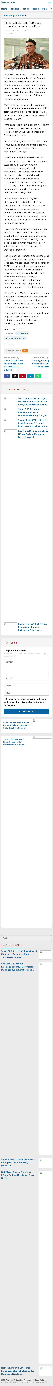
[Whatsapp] (38, 376)
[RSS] (25, 350)
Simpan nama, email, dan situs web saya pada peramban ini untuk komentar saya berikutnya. (25, 702)
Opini (37, 1382)
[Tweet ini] (15, 376)
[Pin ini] (22, 376)
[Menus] (50, 3)
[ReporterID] (8, 2)
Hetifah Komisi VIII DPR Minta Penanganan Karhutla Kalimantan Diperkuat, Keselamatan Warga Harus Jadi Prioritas (32, 630)
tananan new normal (15, 338)
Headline (12, 1382)
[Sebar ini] (7, 376)
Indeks (44, 1382)
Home (3, 1382)
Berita (29, 1382)
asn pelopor (22, 333)
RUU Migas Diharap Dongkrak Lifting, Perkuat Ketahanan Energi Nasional (33, 434)
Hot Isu (21, 1382)
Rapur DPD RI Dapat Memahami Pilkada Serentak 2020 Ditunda (14, 363)
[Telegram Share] (30, 376)
